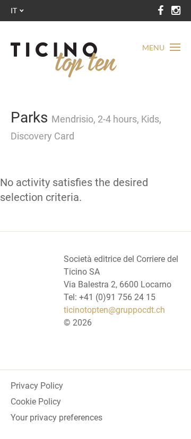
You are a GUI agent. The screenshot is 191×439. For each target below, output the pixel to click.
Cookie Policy (36, 402)
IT (14, 10)
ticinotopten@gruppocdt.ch (114, 310)
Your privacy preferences (56, 417)
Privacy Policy (37, 386)
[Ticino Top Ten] (64, 59)
